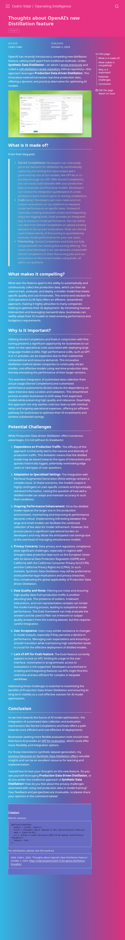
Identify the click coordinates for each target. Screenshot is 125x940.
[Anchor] (51, 145)
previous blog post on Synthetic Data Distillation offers (43, 756)
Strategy (14, 30)
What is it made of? (109, 58)
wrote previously (71, 65)
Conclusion (104, 83)
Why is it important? (104, 71)
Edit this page (106, 90)
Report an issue (107, 93)
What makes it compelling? (106, 64)
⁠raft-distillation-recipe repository (39, 69)
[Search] (117, 6)
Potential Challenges (104, 78)
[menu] (7, 6)
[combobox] (117, 6)
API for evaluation (53, 741)
